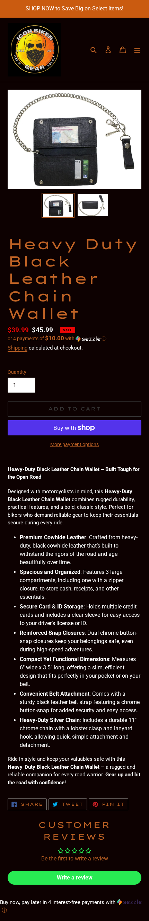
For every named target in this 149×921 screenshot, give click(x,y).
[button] (57, 338)
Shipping (17, 348)
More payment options (74, 444)
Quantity (17, 372)
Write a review (75, 877)
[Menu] (137, 49)
